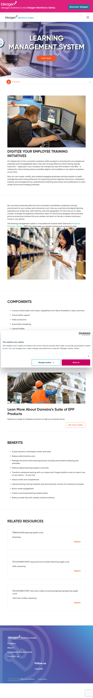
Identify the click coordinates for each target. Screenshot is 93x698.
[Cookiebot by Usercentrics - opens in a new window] (80, 334)
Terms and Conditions (28, 679)
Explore (77, 542)
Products (16, 82)
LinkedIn (39, 668)
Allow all (75, 362)
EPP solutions (75, 425)
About (10, 647)
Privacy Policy (42, 679)
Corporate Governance (19, 652)
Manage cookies (44, 362)
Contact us (13, 656)
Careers (11, 643)
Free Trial (46, 58)
